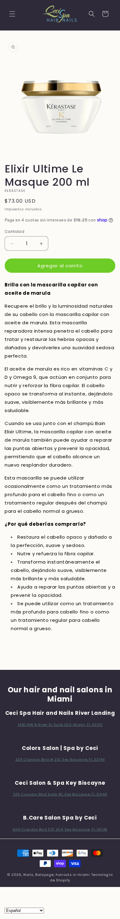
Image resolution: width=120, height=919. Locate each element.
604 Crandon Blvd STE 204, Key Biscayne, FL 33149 (60, 829)
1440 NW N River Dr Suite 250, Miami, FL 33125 (60, 724)
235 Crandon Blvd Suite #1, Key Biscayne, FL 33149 (60, 794)
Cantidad (14, 231)
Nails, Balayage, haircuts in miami (56, 874)
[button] (12, 14)
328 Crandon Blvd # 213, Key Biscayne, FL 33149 (60, 759)
